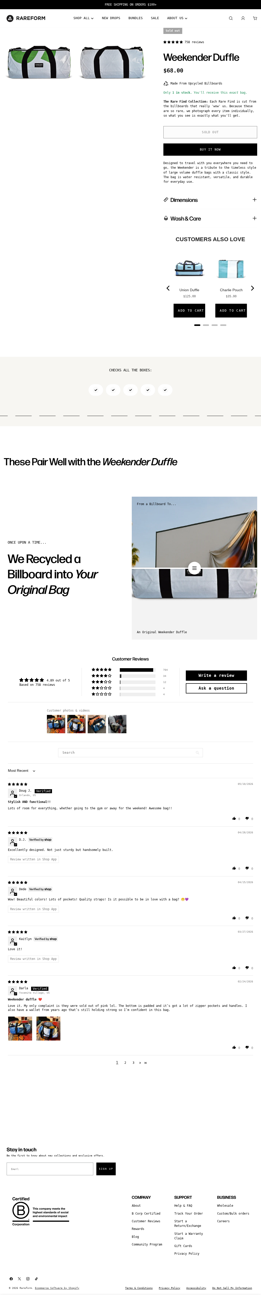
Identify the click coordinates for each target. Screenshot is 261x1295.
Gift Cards (183, 1246)
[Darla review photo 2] (48, 1028)
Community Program (147, 1244)
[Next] (252, 288)
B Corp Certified (146, 1213)
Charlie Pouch (231, 290)
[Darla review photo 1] (20, 1028)
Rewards (138, 1229)
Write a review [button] (216, 675)
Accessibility (196, 1288)
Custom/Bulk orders (233, 1213)
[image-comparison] (194, 568)
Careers (223, 1221)
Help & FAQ (183, 1205)
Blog (135, 1237)
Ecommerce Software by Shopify (57, 1288)
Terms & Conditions (139, 1288)
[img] (17, 784)
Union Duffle (189, 290)
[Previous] (168, 288)
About (136, 1205)
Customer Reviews (146, 1221)
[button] (174, 42)
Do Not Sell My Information (232, 1288)
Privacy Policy (186, 1253)
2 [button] (125, 1063)
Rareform (26, 1288)
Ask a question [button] (216, 688)
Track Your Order (188, 1213)
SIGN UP (106, 1169)
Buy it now (210, 149)
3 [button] (133, 1063)
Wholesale (225, 1205)
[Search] (231, 18)
